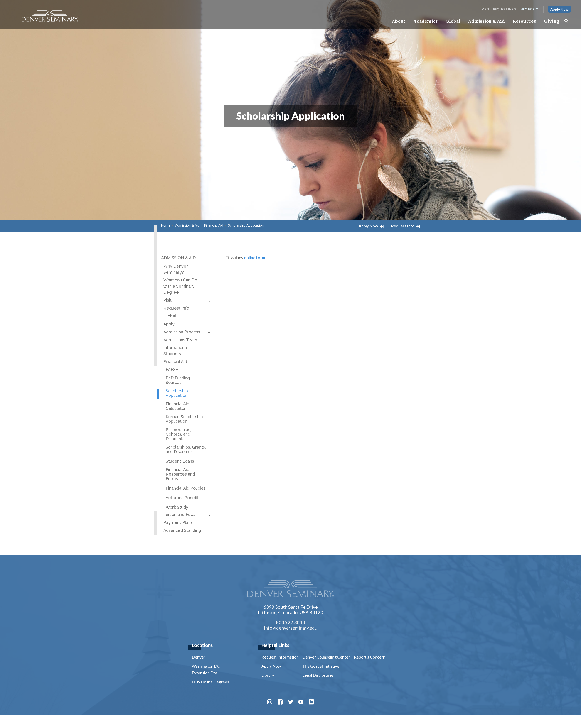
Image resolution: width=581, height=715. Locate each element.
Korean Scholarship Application (184, 419)
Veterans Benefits (183, 497)
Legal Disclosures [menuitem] (318, 675)
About (398, 21)
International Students (175, 350)
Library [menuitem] (267, 675)
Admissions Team (180, 339)
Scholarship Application (177, 393)
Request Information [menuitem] (280, 656)
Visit (486, 9)
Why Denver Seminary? (175, 269)
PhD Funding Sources (178, 380)
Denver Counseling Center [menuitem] (326, 656)
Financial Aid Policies (186, 488)
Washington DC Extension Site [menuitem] (206, 669)
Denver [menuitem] (198, 656)
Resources (524, 21)
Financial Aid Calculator (177, 406)
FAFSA (172, 369)
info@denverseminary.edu (290, 627)
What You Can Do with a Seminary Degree (180, 286)
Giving (551, 21)
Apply (169, 324)
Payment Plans (178, 522)
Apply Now (559, 9)
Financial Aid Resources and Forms (180, 474)
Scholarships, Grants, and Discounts (186, 449)
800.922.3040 (290, 622)
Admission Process (181, 331)
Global (453, 21)
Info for (527, 9)
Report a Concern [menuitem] (369, 656)
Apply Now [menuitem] (271, 666)
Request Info (504, 9)
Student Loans (180, 461)
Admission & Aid (486, 21)
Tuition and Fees (179, 514)
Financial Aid (175, 361)
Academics (425, 21)
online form (254, 257)
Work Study (177, 507)
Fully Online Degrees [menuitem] (210, 681)
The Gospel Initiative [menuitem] (320, 666)
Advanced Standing (182, 530)
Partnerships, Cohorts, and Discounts (178, 434)
